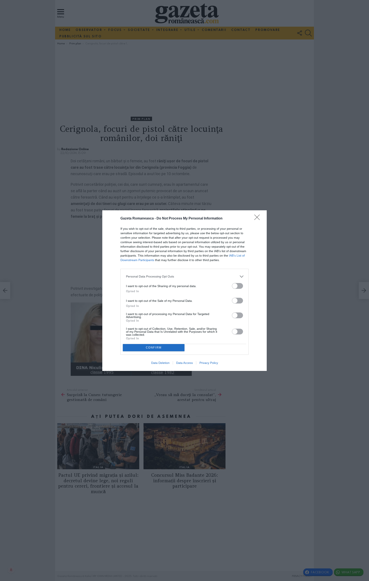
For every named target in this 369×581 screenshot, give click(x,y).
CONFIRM (154, 347)
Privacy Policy (208, 363)
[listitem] (184, 276)
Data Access (184, 363)
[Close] (258, 219)
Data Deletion (160, 363)
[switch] (237, 286)
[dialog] (184, 290)
